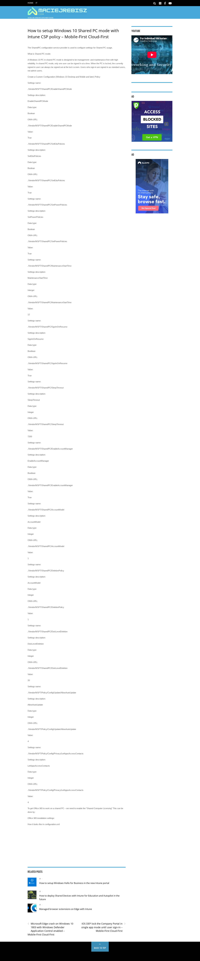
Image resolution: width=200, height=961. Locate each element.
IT (36, 3)
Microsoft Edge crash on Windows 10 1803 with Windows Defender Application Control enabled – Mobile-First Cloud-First (50, 929)
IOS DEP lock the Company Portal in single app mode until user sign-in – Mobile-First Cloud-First (103, 927)
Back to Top (100, 947)
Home (30, 3)
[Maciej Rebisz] (57, 13)
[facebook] (165, 2)
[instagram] (160, 2)
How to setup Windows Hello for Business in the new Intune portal (74, 883)
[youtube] (170, 2)
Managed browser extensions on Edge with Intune (65, 909)
